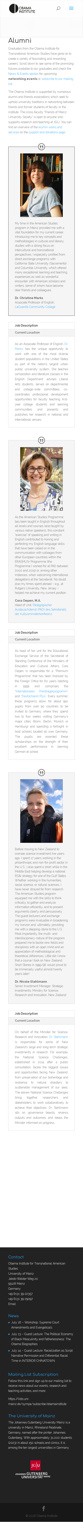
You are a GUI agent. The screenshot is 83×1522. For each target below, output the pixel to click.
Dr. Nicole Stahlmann (31, 981)
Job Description (26, 325)
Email (12, 1304)
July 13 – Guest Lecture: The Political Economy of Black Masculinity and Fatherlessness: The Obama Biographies (42, 1339)
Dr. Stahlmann (58, 1037)
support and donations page (47, 132)
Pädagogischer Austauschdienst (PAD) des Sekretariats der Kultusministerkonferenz (40, 609)
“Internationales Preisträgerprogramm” (41, 691)
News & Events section (23, 73)
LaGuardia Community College (35, 307)
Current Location (27, 332)
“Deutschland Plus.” (34, 696)
